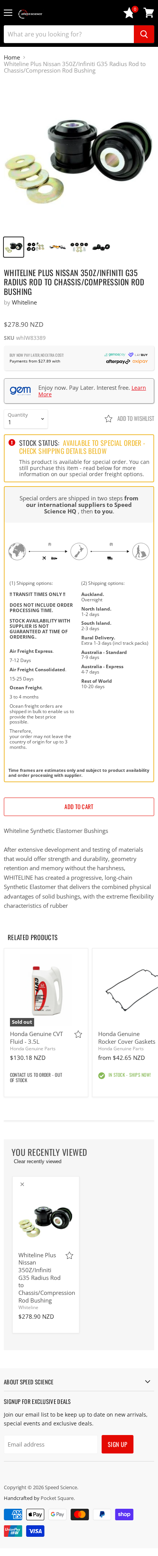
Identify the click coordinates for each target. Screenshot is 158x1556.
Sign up (117, 1444)
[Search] (144, 34)
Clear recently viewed (37, 1161)
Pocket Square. (58, 1498)
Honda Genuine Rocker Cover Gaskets (126, 1037)
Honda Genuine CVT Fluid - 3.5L (36, 1037)
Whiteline (24, 302)
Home (12, 57)
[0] (129, 16)
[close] (22, 1184)
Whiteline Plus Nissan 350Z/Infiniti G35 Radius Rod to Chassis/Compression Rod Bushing (46, 1277)
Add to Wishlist (135, 418)
